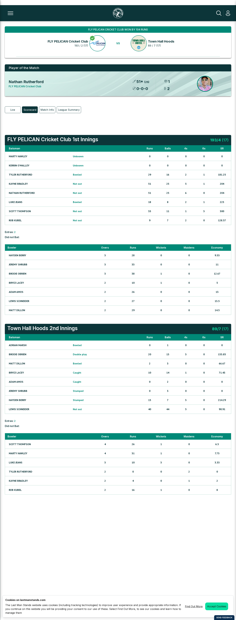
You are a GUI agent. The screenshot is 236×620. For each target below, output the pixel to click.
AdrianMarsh (17, 345)
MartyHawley (18, 156)
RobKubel (15, 220)
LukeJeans (15, 202)
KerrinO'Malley (19, 165)
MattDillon (17, 310)
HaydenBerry (17, 255)
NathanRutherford (22, 192)
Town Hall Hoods (161, 41)
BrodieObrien (17, 273)
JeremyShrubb (18, 264)
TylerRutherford (20, 174)
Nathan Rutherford (26, 81)
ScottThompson (20, 211)
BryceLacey (16, 282)
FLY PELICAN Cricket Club (68, 41)
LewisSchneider (19, 301)
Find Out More (194, 606)
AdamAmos (16, 291)
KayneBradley (18, 183)
